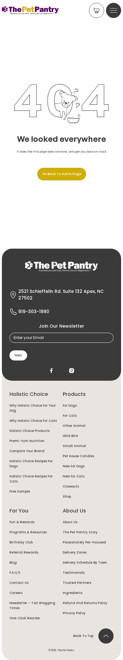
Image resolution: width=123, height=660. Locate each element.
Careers (15, 592)
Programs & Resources (28, 532)
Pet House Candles (78, 456)
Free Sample (19, 491)
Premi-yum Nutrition (26, 441)
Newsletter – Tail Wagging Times (32, 605)
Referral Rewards (23, 552)
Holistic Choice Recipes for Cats (31, 479)
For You (18, 510)
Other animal (74, 425)
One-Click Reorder (24, 618)
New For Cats (74, 476)
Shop (67, 496)
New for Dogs (74, 466)
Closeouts (71, 486)
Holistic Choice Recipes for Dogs (31, 464)
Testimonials (74, 572)
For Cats (70, 415)
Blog (13, 562)
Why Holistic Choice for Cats (33, 420)
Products (74, 394)
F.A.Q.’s (14, 572)
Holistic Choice (28, 394)
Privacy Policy (74, 613)
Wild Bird (70, 435)
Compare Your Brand (26, 451)
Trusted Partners (77, 582)
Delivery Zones (74, 552)
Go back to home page (61, 174)
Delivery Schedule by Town (85, 562)
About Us (74, 510)
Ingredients (72, 592)
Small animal (74, 446)
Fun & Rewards (21, 522)
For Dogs (70, 405)
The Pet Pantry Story (80, 532)
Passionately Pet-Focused (84, 542)
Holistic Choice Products (29, 430)
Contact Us (18, 582)
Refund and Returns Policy (85, 603)
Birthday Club (21, 542)
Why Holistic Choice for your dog (32, 408)
